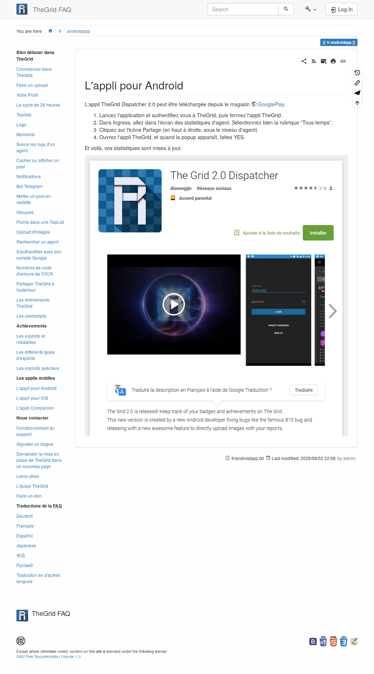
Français (25, 525)
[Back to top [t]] (357, 102)
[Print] (333, 60)
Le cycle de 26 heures (38, 105)
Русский (24, 565)
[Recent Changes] (314, 60)
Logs (21, 124)
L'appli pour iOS (32, 398)
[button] (310, 9)
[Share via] (304, 60)
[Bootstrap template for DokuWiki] (313, 640)
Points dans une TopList (40, 222)
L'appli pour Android (36, 388)
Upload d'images (33, 232)
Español (24, 535)
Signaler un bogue (34, 444)
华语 (20, 555)
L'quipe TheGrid (32, 486)
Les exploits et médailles (30, 339)
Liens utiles (27, 476)
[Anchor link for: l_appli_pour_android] (188, 84)
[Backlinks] (357, 82)
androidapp (78, 31)
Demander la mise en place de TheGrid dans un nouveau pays (39, 460)
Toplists (23, 114)
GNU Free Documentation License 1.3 (48, 656)
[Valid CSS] (343, 640)
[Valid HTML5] (333, 640)
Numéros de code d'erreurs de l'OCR (34, 270)
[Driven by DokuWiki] (354, 640)
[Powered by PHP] (323, 640)
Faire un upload (32, 85)
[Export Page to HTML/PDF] (357, 92)
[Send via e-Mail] (324, 60)
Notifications (28, 176)
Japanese (26, 545)
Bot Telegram (29, 186)
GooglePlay (271, 104)
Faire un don (29, 496)
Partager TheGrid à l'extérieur (35, 286)
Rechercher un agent (37, 241)
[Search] (286, 9)
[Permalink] (343, 60)
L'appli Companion (35, 408)
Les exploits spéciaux (37, 368)
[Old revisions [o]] (357, 72)
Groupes (25, 212)
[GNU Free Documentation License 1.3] (20, 640)
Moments (25, 134)
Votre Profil (27, 95)
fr (60, 31)
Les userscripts (31, 316)
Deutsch (24, 516)
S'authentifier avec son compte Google (38, 254)
